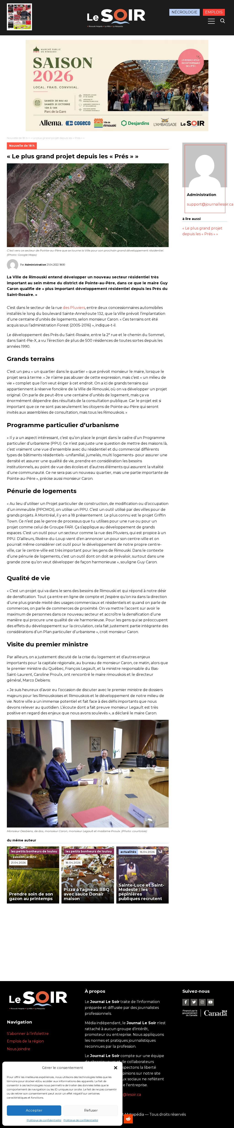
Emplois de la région (25, 1041)
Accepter (34, 1110)
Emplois (214, 12)
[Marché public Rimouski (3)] (117, 85)
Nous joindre (18, 1049)
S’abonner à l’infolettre (28, 1033)
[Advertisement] (88, 938)
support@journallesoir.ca (210, 204)
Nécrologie (184, 12)
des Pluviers (74, 308)
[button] (115, 1067)
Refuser (91, 1110)
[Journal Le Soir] (117, 17)
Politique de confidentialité (44, 1120)
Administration (35, 264)
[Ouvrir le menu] (211, 21)
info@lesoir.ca (128, 1094)
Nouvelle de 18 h (17, 138)
